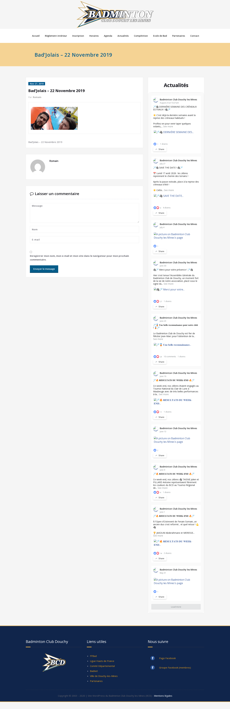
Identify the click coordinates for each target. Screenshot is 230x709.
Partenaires (178, 35)
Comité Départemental (102, 666)
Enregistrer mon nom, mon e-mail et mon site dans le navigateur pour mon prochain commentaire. (79, 257)
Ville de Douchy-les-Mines (104, 676)
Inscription (78, 35)
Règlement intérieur (56, 35)
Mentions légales (163, 695)
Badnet (94, 671)
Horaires (94, 35)
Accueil (36, 35)
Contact (194, 35)
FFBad (93, 655)
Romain (37, 97)
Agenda (108, 35)
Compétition (141, 35)
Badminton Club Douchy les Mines (178, 99)
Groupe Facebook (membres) (175, 667)
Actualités (123, 35)
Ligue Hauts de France (102, 661)
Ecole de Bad (160, 35)
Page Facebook (167, 658)
